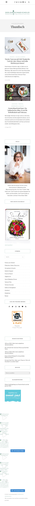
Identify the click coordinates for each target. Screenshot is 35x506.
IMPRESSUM (20, 494)
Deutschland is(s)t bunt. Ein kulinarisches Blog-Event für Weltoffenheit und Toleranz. (17, 110)
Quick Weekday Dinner (11, 279)
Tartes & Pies (8, 282)
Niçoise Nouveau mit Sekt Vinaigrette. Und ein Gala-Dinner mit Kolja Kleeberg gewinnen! (17, 61)
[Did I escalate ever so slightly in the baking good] (4, 426)
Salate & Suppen (20, 56)
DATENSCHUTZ (8, 496)
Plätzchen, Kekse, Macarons (12, 265)
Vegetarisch (8, 276)
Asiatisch (15, 103)
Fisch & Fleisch (9, 273)
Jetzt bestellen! (9, 245)
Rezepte (12, 56)
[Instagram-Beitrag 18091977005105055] (4, 435)
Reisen (6, 296)
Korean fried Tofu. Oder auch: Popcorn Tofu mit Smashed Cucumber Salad (17, 360)
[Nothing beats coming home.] (4, 417)
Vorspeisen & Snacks (17, 105)
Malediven (7, 293)
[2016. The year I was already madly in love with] (4, 443)
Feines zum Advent (10, 262)
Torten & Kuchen (9, 284)
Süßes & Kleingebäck (10, 287)
